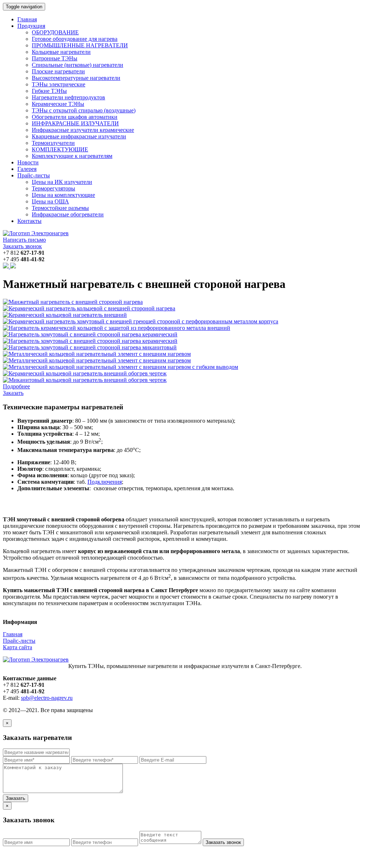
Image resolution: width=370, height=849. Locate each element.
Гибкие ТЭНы (49, 91)
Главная (27, 19)
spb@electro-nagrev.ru (47, 698)
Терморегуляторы (53, 188)
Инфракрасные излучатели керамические (83, 130)
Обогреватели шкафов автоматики (74, 117)
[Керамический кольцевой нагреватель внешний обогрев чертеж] (85, 373)
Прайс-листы (19, 641)
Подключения (104, 482)
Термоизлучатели (53, 143)
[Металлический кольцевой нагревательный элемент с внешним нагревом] (97, 354)
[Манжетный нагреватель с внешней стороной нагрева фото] (73, 302)
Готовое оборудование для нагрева (74, 39)
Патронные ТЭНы (54, 58)
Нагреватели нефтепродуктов (68, 97)
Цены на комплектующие (63, 195)
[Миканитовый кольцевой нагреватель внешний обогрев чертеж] (85, 380)
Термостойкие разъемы (60, 208)
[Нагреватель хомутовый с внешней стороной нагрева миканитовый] (90, 347)
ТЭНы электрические (58, 84)
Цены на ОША (50, 201)
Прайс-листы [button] (33, 175)
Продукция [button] (31, 26)
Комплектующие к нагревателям (72, 156)
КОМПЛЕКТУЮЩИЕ (60, 149)
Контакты (29, 221)
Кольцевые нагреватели (61, 52)
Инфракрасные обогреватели (68, 214)
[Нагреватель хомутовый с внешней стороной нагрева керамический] (90, 334)
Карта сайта (17, 647)
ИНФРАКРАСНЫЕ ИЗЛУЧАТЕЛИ (75, 123)
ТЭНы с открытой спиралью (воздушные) (83, 110)
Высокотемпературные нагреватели (76, 78)
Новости (28, 162)
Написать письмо (24, 240)
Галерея (26, 169)
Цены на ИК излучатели (62, 182)
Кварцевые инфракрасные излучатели (79, 136)
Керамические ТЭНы (58, 104)
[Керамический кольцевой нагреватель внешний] (65, 315)
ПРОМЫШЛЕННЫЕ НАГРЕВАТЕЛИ (80, 45)
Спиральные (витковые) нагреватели (77, 65)
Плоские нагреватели (58, 71)
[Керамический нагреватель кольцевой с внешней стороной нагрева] (89, 308)
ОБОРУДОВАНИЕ (55, 32)
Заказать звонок (22, 246)
